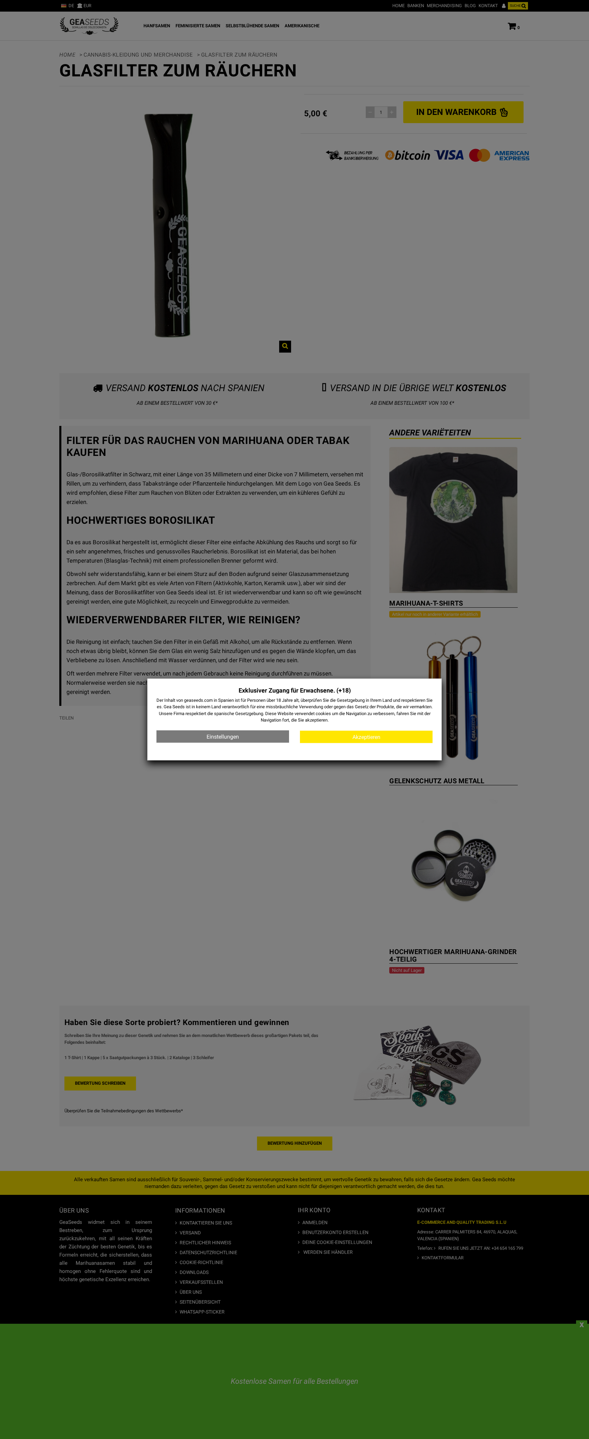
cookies (323, 713)
